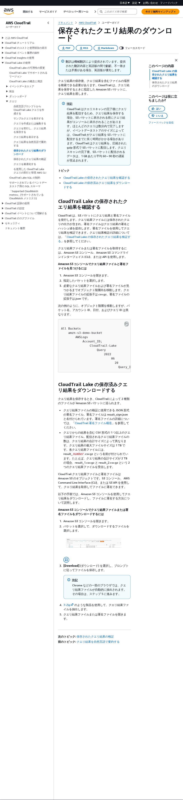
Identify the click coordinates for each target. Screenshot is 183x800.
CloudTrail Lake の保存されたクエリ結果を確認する (96, 177)
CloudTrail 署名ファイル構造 (93, 423)
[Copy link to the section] (55, 201)
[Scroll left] (20, 11)
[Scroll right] (95, 11)
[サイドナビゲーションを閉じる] (48, 23)
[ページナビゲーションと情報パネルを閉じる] (176, 60)
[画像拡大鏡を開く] (66, 560)
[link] (110, 22)
